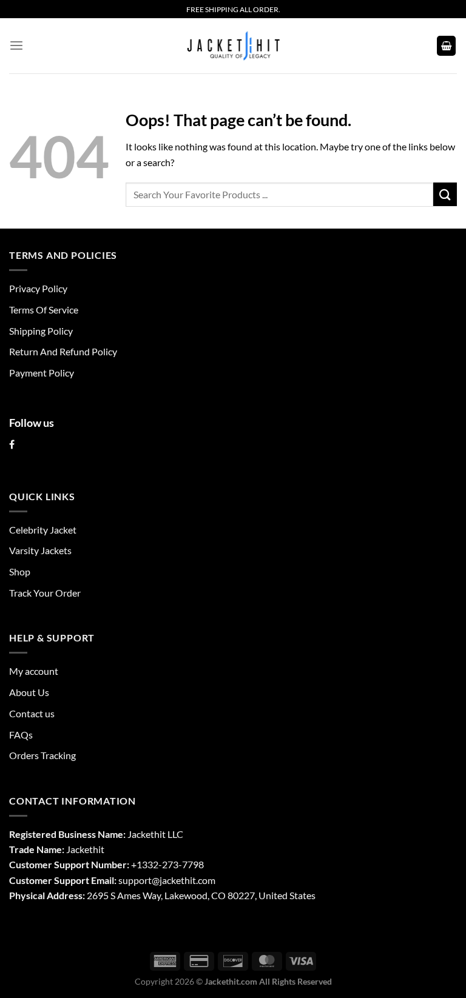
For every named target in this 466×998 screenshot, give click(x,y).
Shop (19, 571)
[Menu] (16, 46)
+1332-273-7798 (167, 864)
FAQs (21, 734)
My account (33, 671)
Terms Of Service (43, 309)
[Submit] (445, 194)
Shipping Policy (41, 331)
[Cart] (446, 45)
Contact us (32, 713)
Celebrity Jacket (42, 529)
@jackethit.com (183, 880)
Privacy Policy (38, 288)
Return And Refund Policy (63, 351)
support (135, 880)
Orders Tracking (42, 755)
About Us (29, 692)
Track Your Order (45, 592)
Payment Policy (41, 372)
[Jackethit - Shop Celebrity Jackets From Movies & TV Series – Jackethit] (233, 45)
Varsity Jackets (40, 550)
